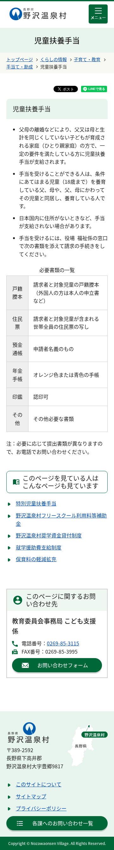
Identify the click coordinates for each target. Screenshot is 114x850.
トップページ (19, 59)
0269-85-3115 (63, 643)
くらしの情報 (53, 59)
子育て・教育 (87, 59)
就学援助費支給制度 (38, 547)
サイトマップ (31, 796)
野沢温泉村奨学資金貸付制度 (49, 535)
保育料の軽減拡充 (36, 559)
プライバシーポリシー (41, 808)
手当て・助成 (19, 66)
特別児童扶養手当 (36, 503)
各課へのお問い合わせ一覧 (62, 823)
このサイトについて (38, 784)
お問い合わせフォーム (62, 665)
